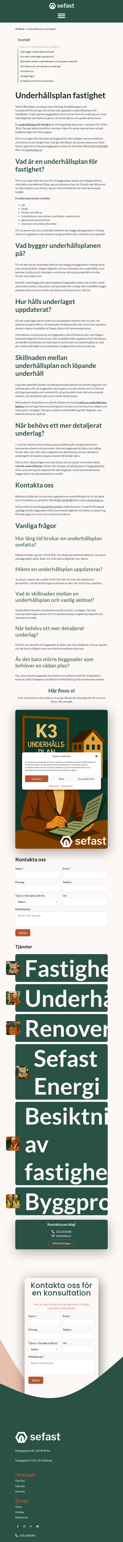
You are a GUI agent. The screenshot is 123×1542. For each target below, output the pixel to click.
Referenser (21, 1517)
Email (67, 868)
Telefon (67, 882)
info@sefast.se (33, 150)
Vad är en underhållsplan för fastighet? (40, 46)
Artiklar (20, 29)
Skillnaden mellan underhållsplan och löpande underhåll (48, 61)
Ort (65, 895)
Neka (61, 778)
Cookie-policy (53, 786)
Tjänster (20, 1486)
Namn (19, 868)
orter (29, 514)
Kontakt (20, 1491)
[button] (96, 756)
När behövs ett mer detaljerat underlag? (40, 66)
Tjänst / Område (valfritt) (30, 895)
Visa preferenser (86, 778)
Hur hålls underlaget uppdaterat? (37, 56)
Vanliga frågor (27, 76)
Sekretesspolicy (67, 786)
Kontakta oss (27, 71)
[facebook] (17, 1526)
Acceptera (37, 778)
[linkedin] (30, 1526)
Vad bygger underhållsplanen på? (37, 51)
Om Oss (20, 1480)
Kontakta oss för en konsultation (37, 80)
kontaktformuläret (51, 506)
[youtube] (37, 1526)
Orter (18, 1506)
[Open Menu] (61, 16)
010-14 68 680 (99, 146)
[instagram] (24, 1526)
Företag (19, 882)
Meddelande (23, 909)
